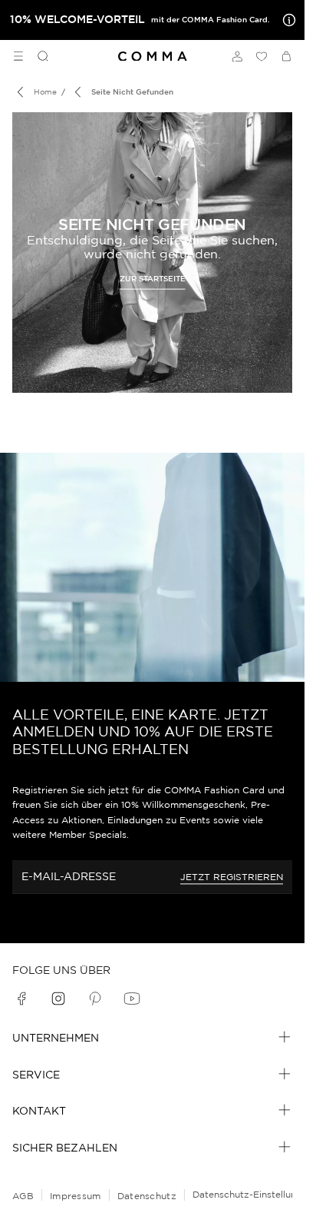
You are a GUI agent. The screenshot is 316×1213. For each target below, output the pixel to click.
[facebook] (21, 998)
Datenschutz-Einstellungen (253, 1194)
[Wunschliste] (261, 56)
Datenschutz (146, 1196)
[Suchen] (37, 56)
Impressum (75, 1196)
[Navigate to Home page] (152, 56)
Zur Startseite (153, 278)
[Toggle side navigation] (18, 56)
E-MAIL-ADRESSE (68, 876)
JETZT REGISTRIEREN (231, 877)
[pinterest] (95, 998)
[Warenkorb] (286, 56)
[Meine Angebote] (286, 20)
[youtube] (132, 998)
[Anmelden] (237, 56)
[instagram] (58, 998)
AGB (23, 1196)
